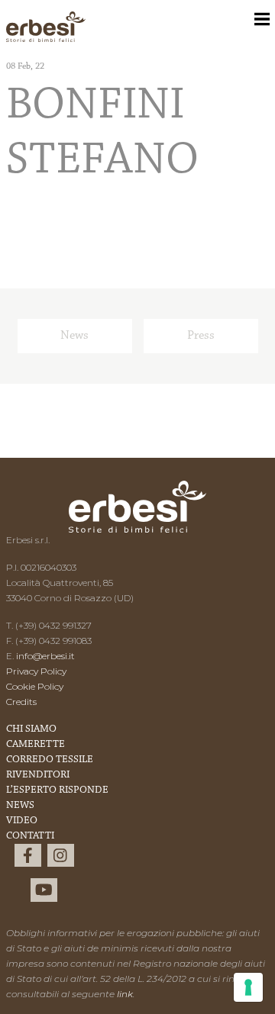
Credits (21, 701)
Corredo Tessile (49, 760)
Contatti (30, 836)
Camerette (35, 744)
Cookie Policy (34, 686)
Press (201, 336)
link (125, 994)
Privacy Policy (36, 671)
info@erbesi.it (45, 656)
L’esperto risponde (57, 790)
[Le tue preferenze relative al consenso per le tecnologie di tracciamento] (248, 987)
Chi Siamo (31, 729)
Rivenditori (38, 775)
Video (21, 821)
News (74, 336)
